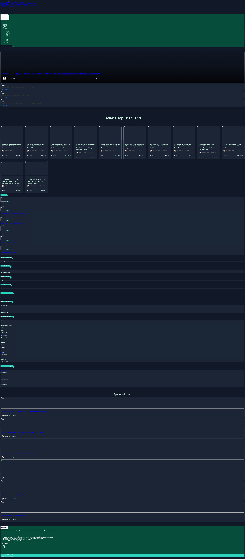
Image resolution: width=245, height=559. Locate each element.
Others (7, 36)
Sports (7, 39)
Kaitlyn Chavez (12, 78)
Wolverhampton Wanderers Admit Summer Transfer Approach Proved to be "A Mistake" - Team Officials (23, 538)
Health (7, 32)
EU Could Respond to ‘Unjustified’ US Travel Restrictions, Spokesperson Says (16, 6)
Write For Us (3, 554)
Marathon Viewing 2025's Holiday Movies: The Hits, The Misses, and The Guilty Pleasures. (36, 181)
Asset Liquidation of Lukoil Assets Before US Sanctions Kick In (15, 95)
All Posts (5, 24)
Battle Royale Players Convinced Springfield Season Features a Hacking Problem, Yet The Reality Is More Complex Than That (27, 536)
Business (5, 25)
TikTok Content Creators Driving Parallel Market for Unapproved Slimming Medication (18, 3)
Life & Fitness (8, 33)
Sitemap (13, 554)
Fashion (4, 27)
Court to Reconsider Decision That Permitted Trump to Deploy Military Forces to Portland (60, 146)
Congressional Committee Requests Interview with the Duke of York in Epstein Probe (20, 473)
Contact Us (5, 42)
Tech (7, 40)
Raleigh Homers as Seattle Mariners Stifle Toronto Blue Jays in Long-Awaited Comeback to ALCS (23, 103)
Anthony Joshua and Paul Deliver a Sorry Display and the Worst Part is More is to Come (110, 146)
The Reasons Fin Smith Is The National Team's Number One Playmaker (182, 146)
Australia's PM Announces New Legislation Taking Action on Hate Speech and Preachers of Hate (21, 540)
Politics (7, 37)
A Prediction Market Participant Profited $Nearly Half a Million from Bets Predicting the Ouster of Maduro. (17, 203)
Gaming (7, 31)
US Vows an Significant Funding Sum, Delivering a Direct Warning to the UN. (232, 146)
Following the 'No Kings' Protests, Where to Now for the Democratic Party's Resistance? (20, 534)
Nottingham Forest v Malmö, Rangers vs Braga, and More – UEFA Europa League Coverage (11, 181)
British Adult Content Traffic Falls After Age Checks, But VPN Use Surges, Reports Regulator (134, 146)
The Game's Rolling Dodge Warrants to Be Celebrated (9, 252)
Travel (7, 41)
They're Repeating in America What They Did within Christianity (14, 4)
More (4, 29)
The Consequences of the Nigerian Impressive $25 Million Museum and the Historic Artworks (19, 5)
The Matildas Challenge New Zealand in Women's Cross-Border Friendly (17, 539)
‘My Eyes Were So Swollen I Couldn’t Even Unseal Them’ (12, 2)
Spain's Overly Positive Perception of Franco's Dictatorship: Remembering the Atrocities (51, 73)
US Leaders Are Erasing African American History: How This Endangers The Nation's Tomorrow (15, 213)
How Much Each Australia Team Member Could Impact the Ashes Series (17, 87)
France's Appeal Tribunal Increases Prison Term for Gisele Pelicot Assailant (11, 146)
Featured (5, 28)
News (7, 35)
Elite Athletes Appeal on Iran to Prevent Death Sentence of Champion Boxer (12, 223)
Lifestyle (7, 34)
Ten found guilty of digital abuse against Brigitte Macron (9, 242)
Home (4, 22)
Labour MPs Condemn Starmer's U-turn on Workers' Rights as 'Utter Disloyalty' (36, 146)
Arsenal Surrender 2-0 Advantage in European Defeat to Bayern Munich (159, 146)
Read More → (19, 155)
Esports (4, 26)
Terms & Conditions (8, 554)
